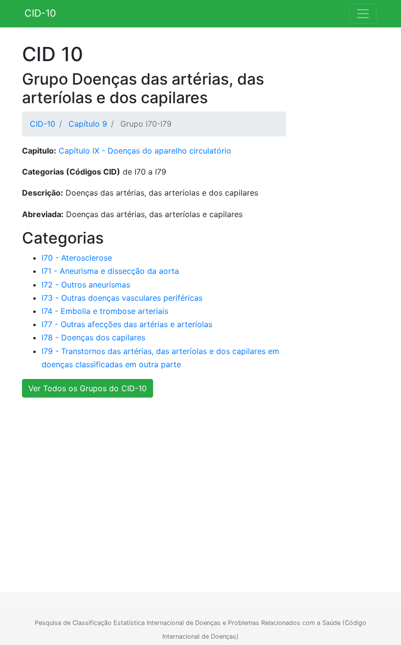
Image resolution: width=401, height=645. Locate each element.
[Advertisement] (196, 484)
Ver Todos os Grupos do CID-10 (87, 388)
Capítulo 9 (87, 124)
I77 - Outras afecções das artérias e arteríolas (127, 324)
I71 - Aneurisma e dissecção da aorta (110, 271)
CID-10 (40, 13)
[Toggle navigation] (363, 13)
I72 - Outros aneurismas (86, 284)
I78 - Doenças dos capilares (93, 337)
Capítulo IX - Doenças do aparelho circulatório (145, 151)
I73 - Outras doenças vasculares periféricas (122, 298)
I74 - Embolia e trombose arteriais (105, 311)
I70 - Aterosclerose (77, 258)
